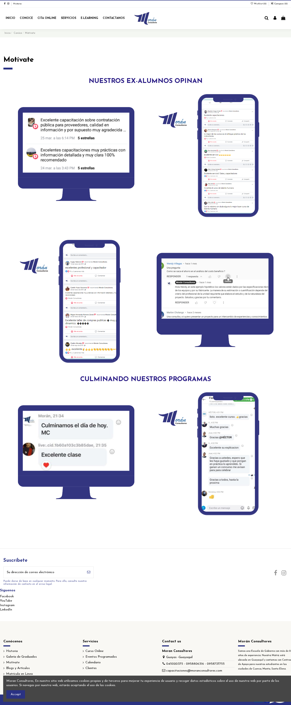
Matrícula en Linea (19, 674)
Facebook (7, 596)
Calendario (93, 662)
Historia (17, 4)
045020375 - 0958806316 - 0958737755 (195, 664)
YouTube (6, 600)
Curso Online (94, 651)
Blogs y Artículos (18, 668)
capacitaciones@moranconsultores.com (194, 670)
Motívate (13, 662)
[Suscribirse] (88, 572)
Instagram (7, 605)
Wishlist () (260, 4)
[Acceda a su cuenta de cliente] (275, 18)
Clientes (91, 668)
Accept (16, 694)
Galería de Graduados (21, 657)
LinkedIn (6, 609)
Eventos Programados (101, 657)
